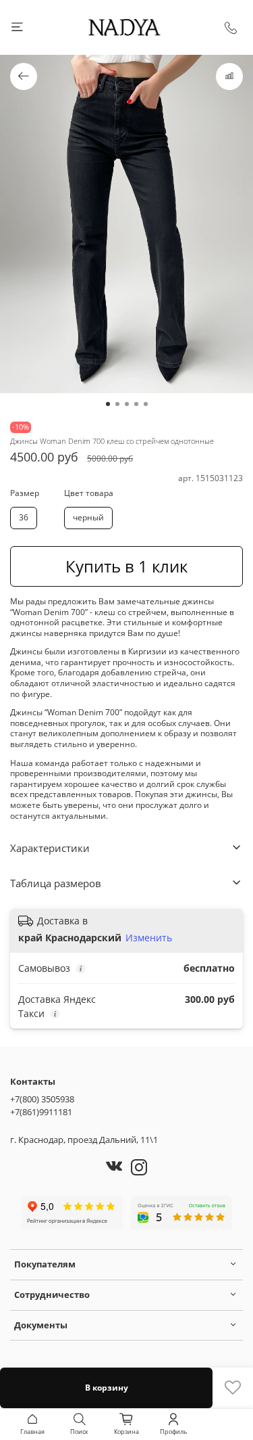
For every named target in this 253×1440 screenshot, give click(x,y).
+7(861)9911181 (41, 1112)
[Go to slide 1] (108, 404)
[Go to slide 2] (117, 404)
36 (23, 517)
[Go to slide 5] (146, 404)
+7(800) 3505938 (42, 1099)
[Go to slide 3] (127, 404)
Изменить (148, 938)
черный (88, 517)
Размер (24, 493)
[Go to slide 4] (136, 404)
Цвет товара (88, 493)
